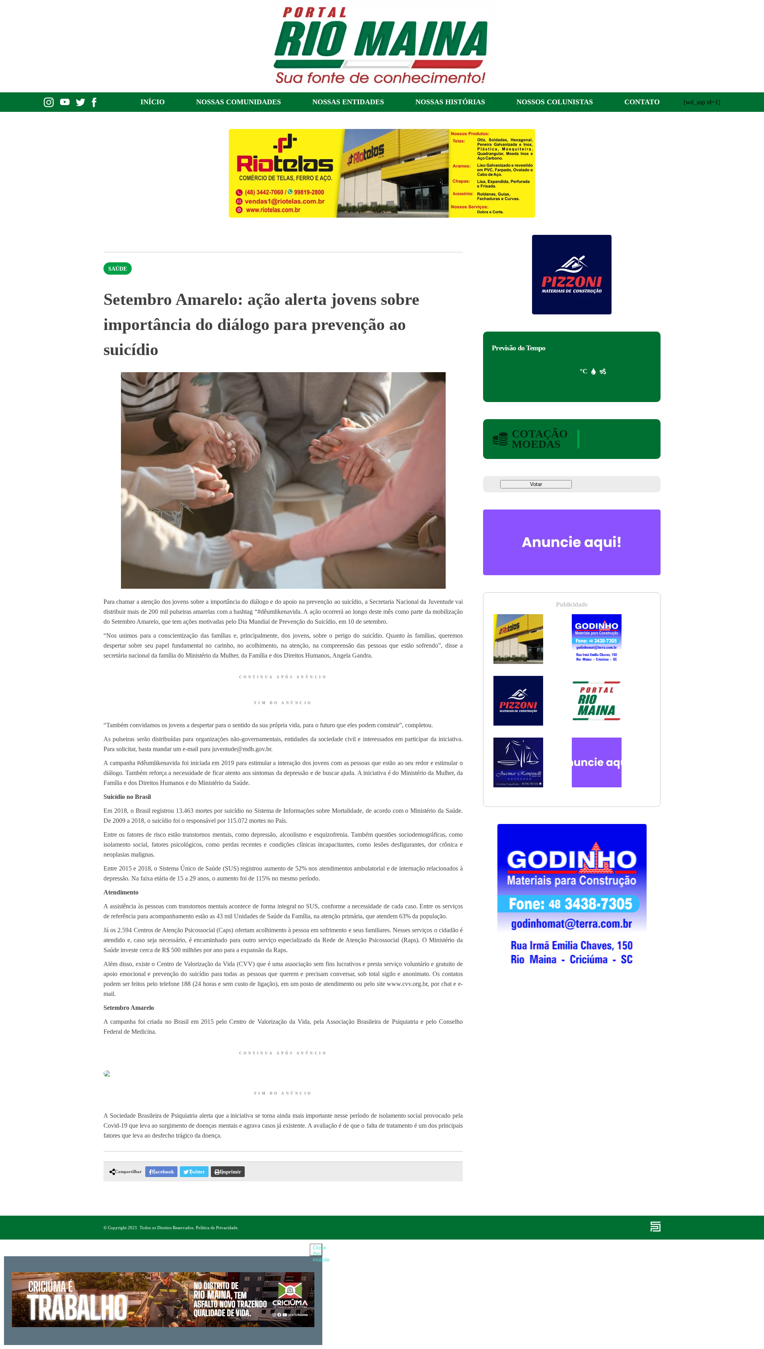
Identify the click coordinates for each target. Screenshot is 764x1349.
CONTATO (642, 102)
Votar (536, 484)
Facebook (163, 1172)
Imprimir (230, 1172)
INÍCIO (152, 102)
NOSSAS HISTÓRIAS (450, 102)
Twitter (197, 1172)
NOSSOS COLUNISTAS (554, 102)
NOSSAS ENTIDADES (348, 102)
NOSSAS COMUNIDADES (238, 102)
